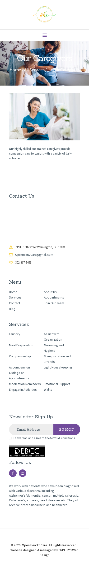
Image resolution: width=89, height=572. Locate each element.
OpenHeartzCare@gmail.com (34, 255)
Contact (14, 303)
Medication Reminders (25, 384)
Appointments (54, 297)
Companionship (20, 356)
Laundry (14, 334)
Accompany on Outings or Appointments (19, 372)
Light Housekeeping (58, 367)
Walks (48, 389)
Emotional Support (57, 384)
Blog (12, 309)
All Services (34, 70)
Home (15, 70)
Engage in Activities (23, 389)
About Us (50, 292)
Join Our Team (54, 303)
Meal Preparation (21, 345)
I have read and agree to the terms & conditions (44, 438)
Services (15, 297)
